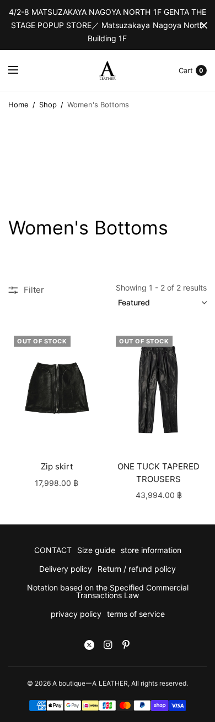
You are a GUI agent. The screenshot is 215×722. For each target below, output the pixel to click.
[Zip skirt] (56, 388)
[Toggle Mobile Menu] (20, 70)
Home (18, 104)
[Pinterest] (126, 645)
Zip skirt (57, 466)
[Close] (204, 25)
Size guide (96, 550)
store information (151, 550)
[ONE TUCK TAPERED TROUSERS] (158, 388)
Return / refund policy (137, 568)
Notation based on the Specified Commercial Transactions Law (108, 591)
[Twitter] (89, 645)
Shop (48, 104)
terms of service (136, 614)
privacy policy (76, 614)
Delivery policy (65, 568)
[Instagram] (107, 645)
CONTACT (53, 550)
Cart (186, 70)
